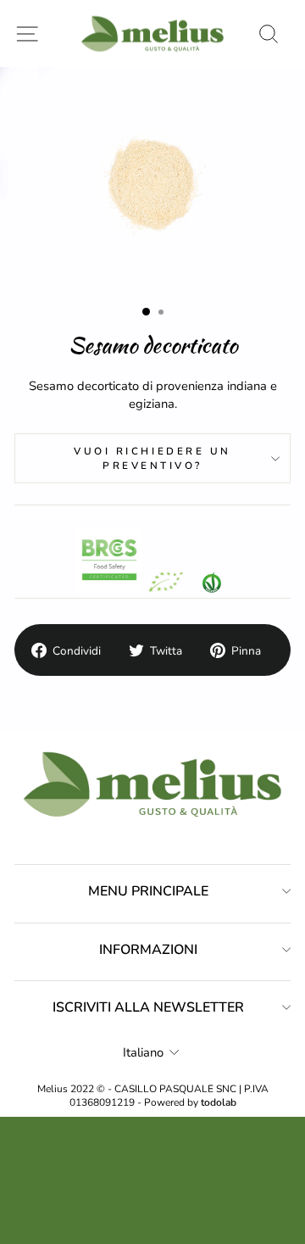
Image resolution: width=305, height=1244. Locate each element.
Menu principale (148, 891)
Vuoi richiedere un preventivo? (152, 457)
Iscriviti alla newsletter (148, 1007)
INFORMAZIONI (148, 949)
